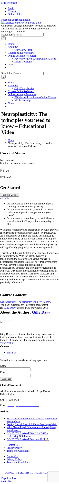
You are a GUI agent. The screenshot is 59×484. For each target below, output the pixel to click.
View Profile (6, 343)
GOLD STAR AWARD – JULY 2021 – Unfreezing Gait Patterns (27, 435)
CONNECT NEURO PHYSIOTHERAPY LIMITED (29, 473)
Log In (5, 198)
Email (3, 372)
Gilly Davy (10, 307)
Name (3, 365)
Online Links (14, 14)
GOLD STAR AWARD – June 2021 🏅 (28, 439)
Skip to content (9, 2)
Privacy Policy (14, 447)
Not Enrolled (7, 160)
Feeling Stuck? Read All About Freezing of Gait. (32, 424)
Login (11, 8)
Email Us (11, 352)
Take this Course (9, 195)
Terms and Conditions (18, 450)
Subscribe (6, 379)
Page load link (8, 478)
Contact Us (14, 11)
